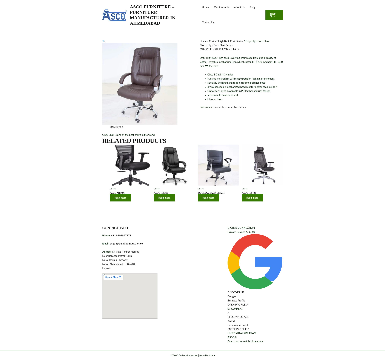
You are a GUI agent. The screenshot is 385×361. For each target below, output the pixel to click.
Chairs (212, 41)
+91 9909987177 (121, 235)
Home (205, 7)
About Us (239, 7)
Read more (120, 198)
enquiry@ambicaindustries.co (126, 243)
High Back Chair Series (230, 41)
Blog (252, 7)
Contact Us (208, 22)
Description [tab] (116, 127)
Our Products (221, 7)
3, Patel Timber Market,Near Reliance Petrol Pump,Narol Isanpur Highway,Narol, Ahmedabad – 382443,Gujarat (120, 259)
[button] (274, 15)
